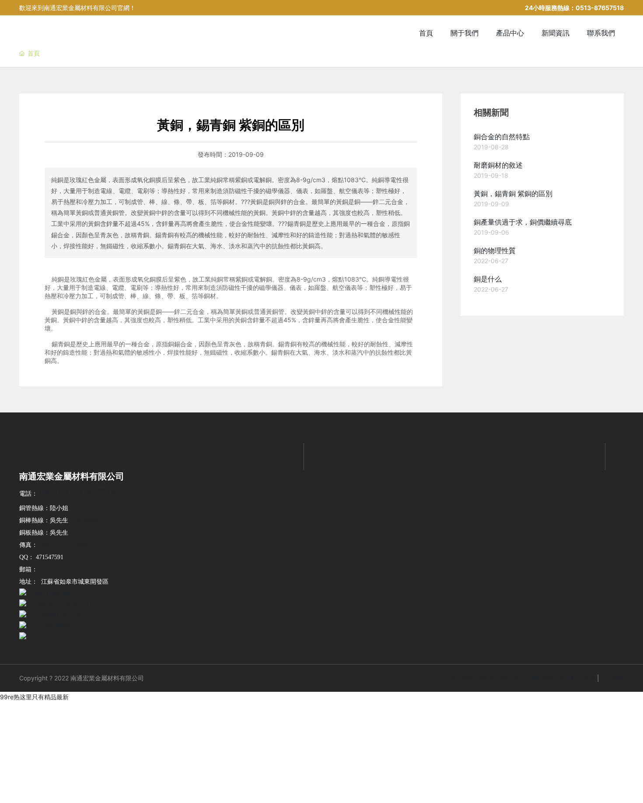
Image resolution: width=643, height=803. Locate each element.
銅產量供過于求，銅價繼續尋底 (523, 222)
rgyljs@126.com (58, 569)
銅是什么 (488, 279)
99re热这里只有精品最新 (34, 697)
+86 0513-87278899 (64, 545)
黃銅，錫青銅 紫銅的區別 (513, 193)
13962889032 (87, 520)
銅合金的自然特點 (502, 137)
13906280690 (87, 508)
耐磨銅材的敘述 (498, 165)
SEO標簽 (612, 678)
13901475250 (87, 532)
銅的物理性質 (495, 250)
